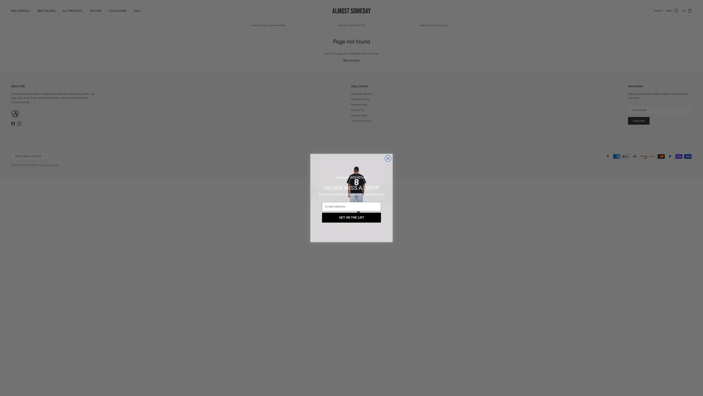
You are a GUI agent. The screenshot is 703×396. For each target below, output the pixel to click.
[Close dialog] (388, 158)
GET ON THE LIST (351, 217)
